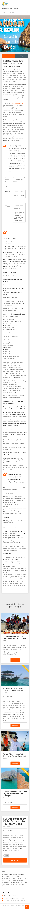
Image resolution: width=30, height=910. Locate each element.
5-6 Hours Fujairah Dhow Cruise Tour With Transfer (13, 689)
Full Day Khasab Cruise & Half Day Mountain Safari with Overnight (15, 794)
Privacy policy (6, 905)
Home (3, 17)
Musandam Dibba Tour (11, 17)
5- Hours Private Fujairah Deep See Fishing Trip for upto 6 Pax (15, 638)
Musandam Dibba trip (17, 103)
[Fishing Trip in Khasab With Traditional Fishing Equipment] (15, 741)
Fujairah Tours (5, 20)
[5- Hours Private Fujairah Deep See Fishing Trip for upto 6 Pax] (15, 623)
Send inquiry (15, 860)
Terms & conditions (16, 905)
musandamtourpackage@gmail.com (14, 900)
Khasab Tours (21, 17)
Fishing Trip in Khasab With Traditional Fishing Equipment (14, 755)
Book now (15, 660)
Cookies (24, 905)
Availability (19, 56)
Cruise (6, 855)
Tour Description (8, 56)
